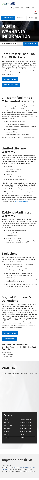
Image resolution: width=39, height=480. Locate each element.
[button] (8, 18)
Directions (20, 18)
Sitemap (21, 467)
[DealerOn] (7, 465)
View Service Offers (11, 84)
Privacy (27, 467)
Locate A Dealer (9, 338)
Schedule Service (30, 43)
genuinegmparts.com (21, 201)
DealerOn (16, 467)
